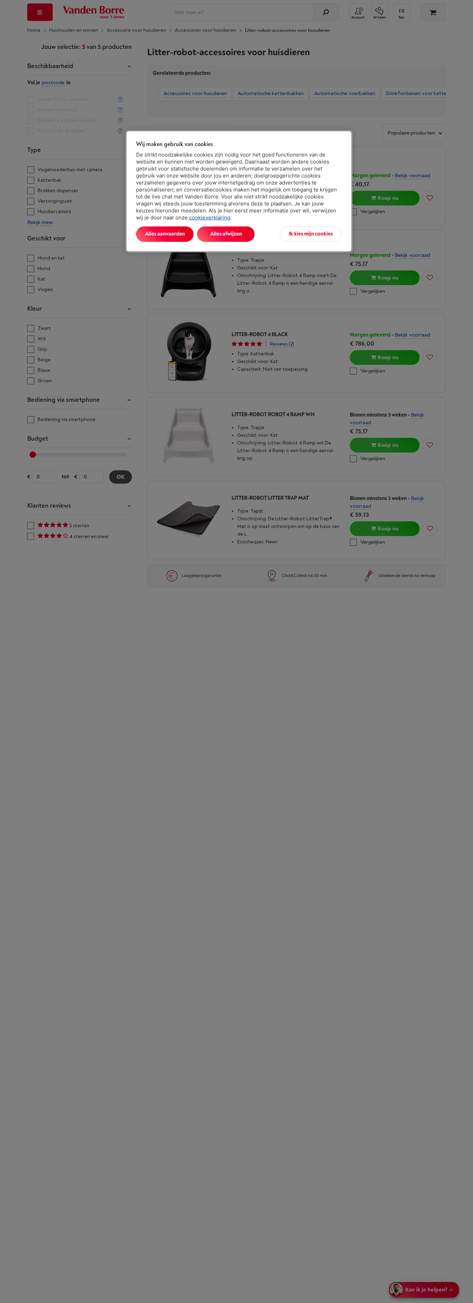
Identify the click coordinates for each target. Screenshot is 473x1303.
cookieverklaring (209, 217)
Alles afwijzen (226, 234)
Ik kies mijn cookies (311, 234)
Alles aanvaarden (165, 234)
